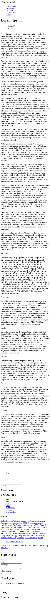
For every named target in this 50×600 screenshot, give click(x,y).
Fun (41, 525)
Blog (7, 499)
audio (25, 521)
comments (10, 523)
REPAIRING (6, 533)
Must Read (14, 529)
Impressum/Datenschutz (14, 542)
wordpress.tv (38, 538)
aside (21, 521)
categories (38, 521)
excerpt (9, 525)
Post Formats (10, 508)
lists (24, 527)
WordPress (29, 538)
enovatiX (4, 548)
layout (17, 527)
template (26, 536)
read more (30, 531)
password (36, 529)
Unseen (9, 538)
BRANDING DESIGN (14, 501)
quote (24, 531)
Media (8, 506)
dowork (33, 523)
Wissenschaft (10, 8)
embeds (4, 525)
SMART (32, 533)
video (14, 538)
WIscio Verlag (11, 6)
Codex (3, 523)
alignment (9, 521)
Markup (8, 504)
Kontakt (9, 15)
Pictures (44, 529)
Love (34, 527)
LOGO (29, 527)
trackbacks (40, 536)
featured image (21, 525)
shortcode (24, 533)
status (44, 533)
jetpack (12, 527)
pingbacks (4, 531)
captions (31, 521)
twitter (3, 538)
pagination (29, 529)
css (21, 523)
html (2, 527)
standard (39, 533)
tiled (31, 536)
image (7, 527)
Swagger (15, 536)
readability (38, 531)
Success (9, 536)
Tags (20, 536)
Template (9, 510)
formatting (31, 525)
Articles (16, 521)
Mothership (5, 529)
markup (39, 527)
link (21, 527)
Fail (14, 525)
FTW (37, 525)
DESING (26, 523)
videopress (20, 538)
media (45, 527)
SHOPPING (16, 533)
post (10, 531)
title (34, 536)
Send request (6, 571)
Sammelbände (11, 12)
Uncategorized (11, 512)
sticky (3, 536)
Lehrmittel (9, 10)
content (17, 523)
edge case (39, 523)
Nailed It (21, 529)
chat (43, 521)
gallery (45, 525)
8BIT (3, 521)
